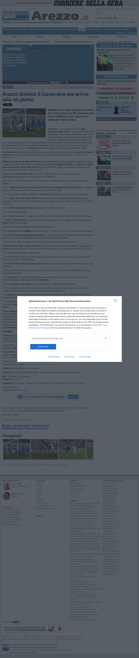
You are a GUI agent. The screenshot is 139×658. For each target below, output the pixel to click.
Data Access (69, 357)
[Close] (116, 301)
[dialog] (69, 329)
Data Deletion (54, 357)
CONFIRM (43, 347)
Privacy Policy (85, 357)
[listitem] (69, 338)
